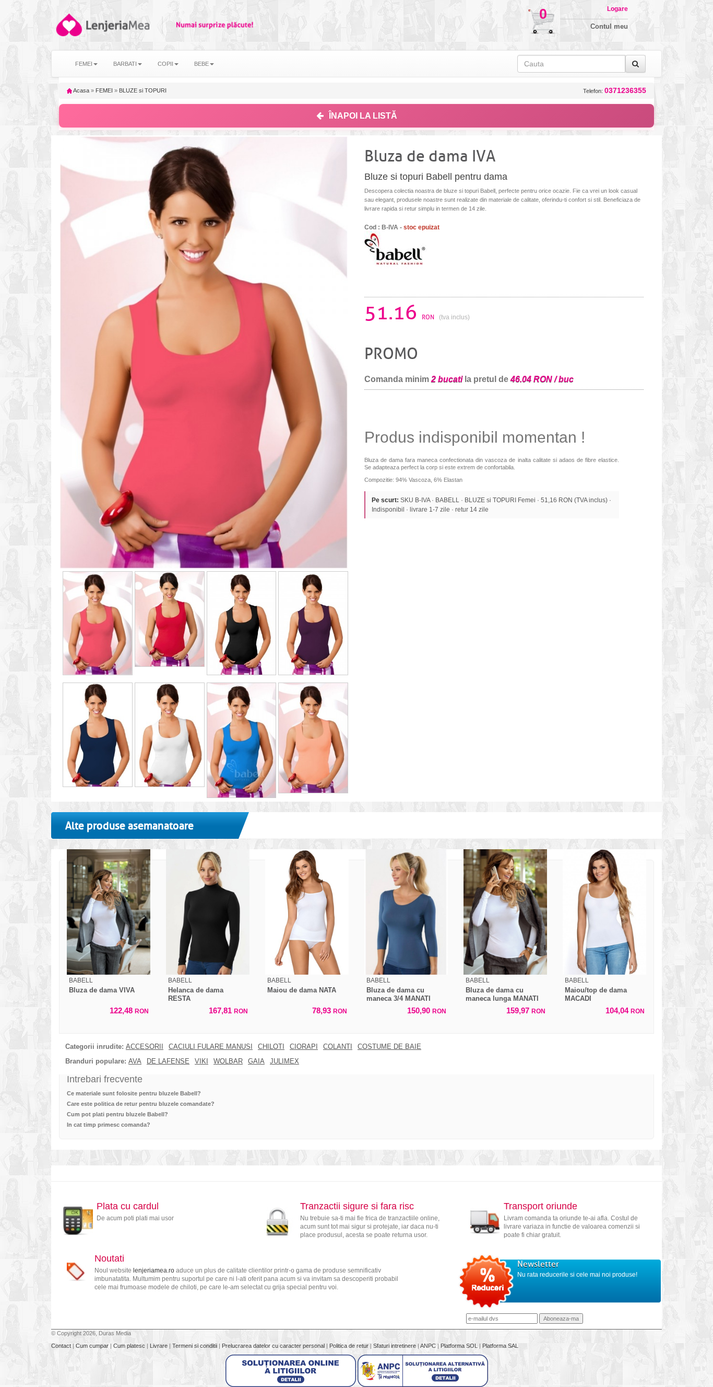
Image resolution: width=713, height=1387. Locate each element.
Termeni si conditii (195, 1346)
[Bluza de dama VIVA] (108, 912)
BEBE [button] (201, 64)
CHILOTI (271, 1046)
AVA (134, 1061)
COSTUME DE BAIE (389, 1046)
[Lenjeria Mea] (68, 24)
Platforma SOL (459, 1346)
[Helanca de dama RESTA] (207, 912)
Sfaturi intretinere (395, 1346)
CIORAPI (304, 1046)
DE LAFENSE (168, 1061)
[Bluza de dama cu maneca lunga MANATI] (505, 912)
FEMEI (104, 90)
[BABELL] (395, 249)
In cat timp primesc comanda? (108, 1125)
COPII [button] (165, 64)
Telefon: (614, 91)
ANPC (428, 1346)
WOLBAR (228, 1061)
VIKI (201, 1061)
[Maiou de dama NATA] (307, 912)
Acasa (80, 90)
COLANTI (337, 1046)
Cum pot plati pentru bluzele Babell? (117, 1114)
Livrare (159, 1346)
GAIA (256, 1061)
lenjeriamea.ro (153, 1270)
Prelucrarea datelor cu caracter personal (274, 1346)
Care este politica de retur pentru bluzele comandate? (141, 1104)
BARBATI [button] (125, 64)
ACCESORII (144, 1046)
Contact (62, 1346)
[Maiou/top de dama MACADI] (604, 912)
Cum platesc (130, 1346)
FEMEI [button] (83, 64)
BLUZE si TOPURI (143, 90)
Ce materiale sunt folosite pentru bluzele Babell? (134, 1093)
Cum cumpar (93, 1346)
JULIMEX (284, 1061)
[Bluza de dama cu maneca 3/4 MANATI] (406, 912)
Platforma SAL (500, 1346)
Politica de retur (349, 1346)
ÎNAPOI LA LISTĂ (363, 115)
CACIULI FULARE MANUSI (211, 1046)
